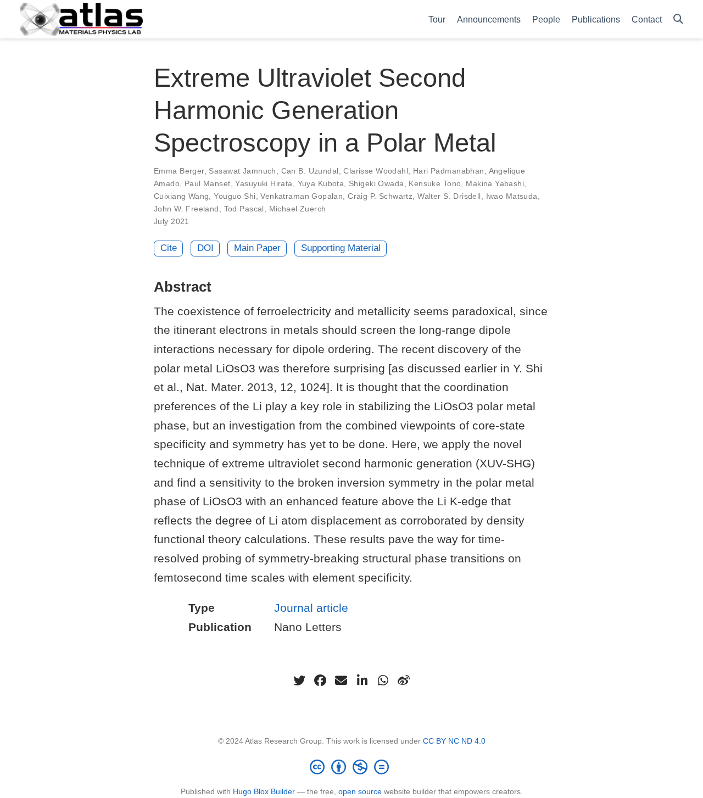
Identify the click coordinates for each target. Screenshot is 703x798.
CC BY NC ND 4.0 (454, 740)
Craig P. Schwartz (380, 196)
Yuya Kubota (321, 183)
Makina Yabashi (495, 183)
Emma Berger (179, 170)
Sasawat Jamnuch (242, 170)
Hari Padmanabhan (448, 170)
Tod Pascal (244, 208)
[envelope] (341, 680)
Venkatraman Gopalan (301, 196)
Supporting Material (341, 248)
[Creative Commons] (351, 767)
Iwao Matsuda (512, 196)
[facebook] (320, 680)
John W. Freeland (186, 208)
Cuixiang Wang (181, 196)
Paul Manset (208, 183)
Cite (168, 248)
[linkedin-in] (362, 680)
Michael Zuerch (297, 208)
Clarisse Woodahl (375, 170)
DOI (205, 248)
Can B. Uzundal (310, 170)
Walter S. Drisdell (449, 196)
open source (360, 791)
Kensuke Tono (435, 183)
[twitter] (299, 680)
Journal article (311, 607)
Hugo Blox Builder (264, 791)
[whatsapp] (383, 680)
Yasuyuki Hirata (263, 183)
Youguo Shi (234, 196)
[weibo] (403, 680)
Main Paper (257, 248)
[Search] (678, 19)
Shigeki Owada (376, 183)
